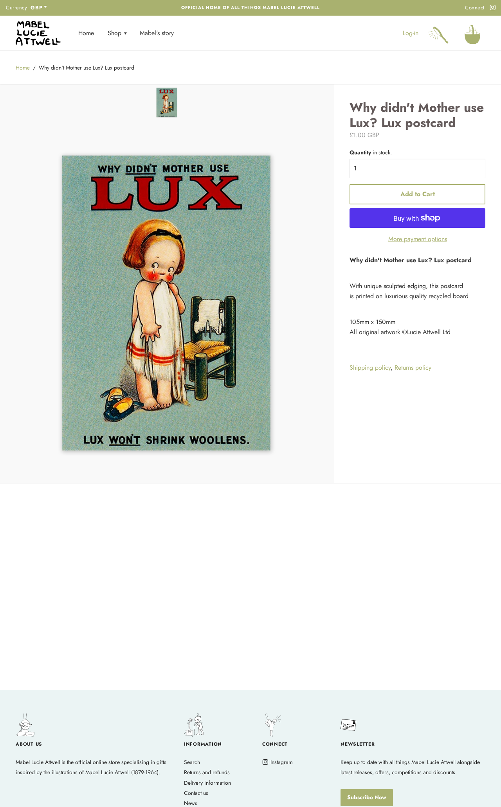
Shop (115, 33)
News (190, 803)
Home (86, 33)
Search (192, 762)
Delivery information (207, 783)
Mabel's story (157, 33)
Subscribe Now (366, 797)
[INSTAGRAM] (491, 8)
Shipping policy (370, 367)
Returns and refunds (207, 772)
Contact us (196, 793)
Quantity (371, 152)
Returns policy (413, 367)
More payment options (417, 238)
